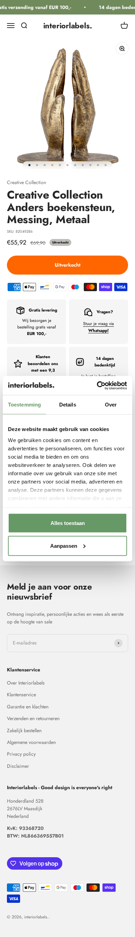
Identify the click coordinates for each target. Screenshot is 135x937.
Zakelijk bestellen (24, 730)
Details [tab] (67, 405)
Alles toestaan (68, 523)
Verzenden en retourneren (33, 718)
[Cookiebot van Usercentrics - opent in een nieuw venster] (97, 385)
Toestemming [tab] (24, 405)
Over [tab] (111, 405)
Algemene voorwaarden (31, 742)
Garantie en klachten (27, 706)
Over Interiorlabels (26, 682)
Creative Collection (26, 182)
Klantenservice (21, 694)
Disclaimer (18, 766)
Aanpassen (63, 545)
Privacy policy (21, 753)
